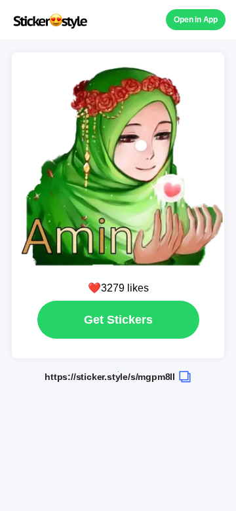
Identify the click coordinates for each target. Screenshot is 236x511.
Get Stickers (118, 319)
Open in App (196, 19)
